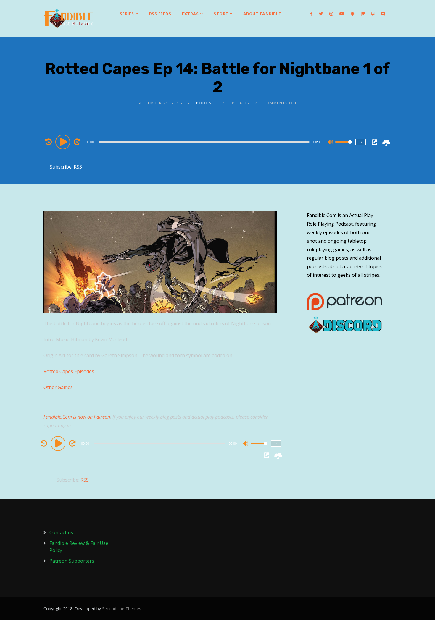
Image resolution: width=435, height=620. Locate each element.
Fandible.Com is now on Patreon (77, 417)
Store (221, 14)
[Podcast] (352, 14)
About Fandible (262, 14)
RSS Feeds (160, 14)
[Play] (64, 142)
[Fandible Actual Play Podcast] (69, 18)
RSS (78, 167)
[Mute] (331, 142)
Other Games (58, 387)
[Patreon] (362, 14)
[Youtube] (341, 14)
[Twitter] (320, 14)
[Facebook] (311, 14)
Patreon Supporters (71, 561)
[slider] (343, 146)
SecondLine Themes (121, 608)
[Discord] (383, 14)
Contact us (61, 532)
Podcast (206, 103)
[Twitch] (373, 14)
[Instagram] (331, 14)
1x (360, 141)
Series (127, 14)
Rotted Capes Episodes (69, 371)
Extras (190, 14)
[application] (204, 142)
